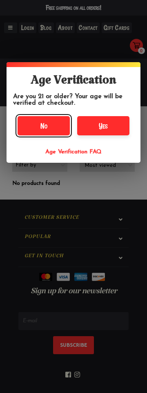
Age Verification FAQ (73, 152)
